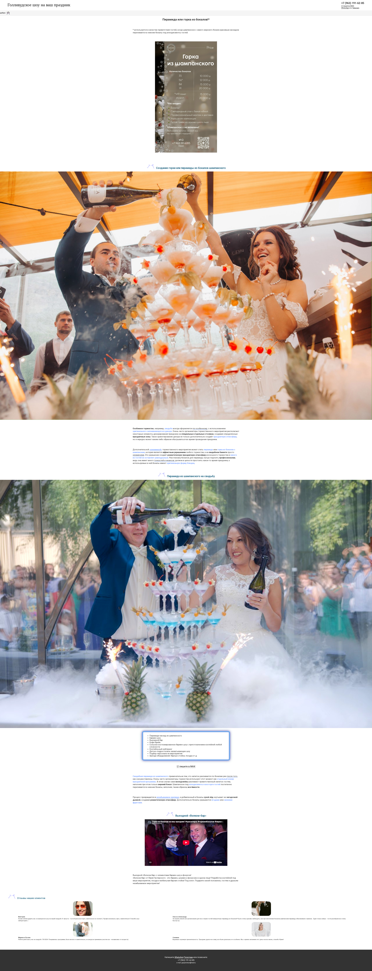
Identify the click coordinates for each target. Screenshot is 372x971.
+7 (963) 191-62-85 (352, 3)
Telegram (355, 8)
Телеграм (188, 957)
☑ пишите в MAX (347, 6)
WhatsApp (345, 8)
